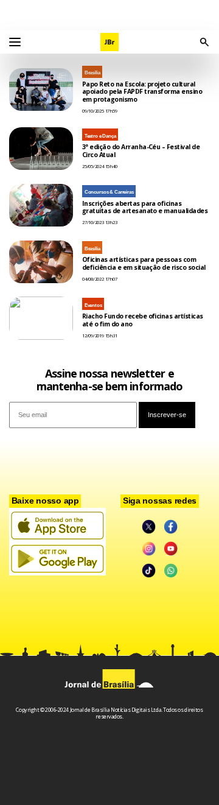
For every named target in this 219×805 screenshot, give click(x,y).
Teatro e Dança (100, 136)
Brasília (92, 73)
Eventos (93, 305)
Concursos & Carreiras (109, 192)
